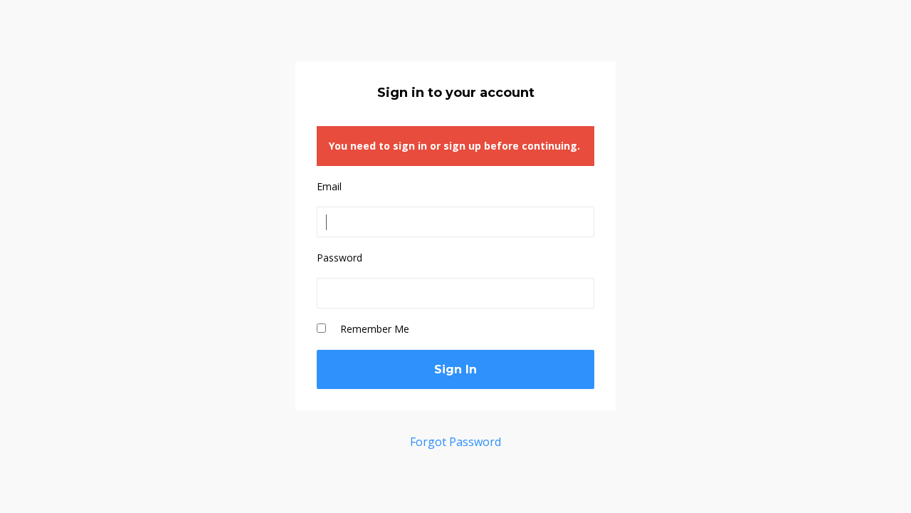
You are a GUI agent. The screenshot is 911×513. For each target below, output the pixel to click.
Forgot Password (455, 442)
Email (329, 186)
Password (339, 257)
